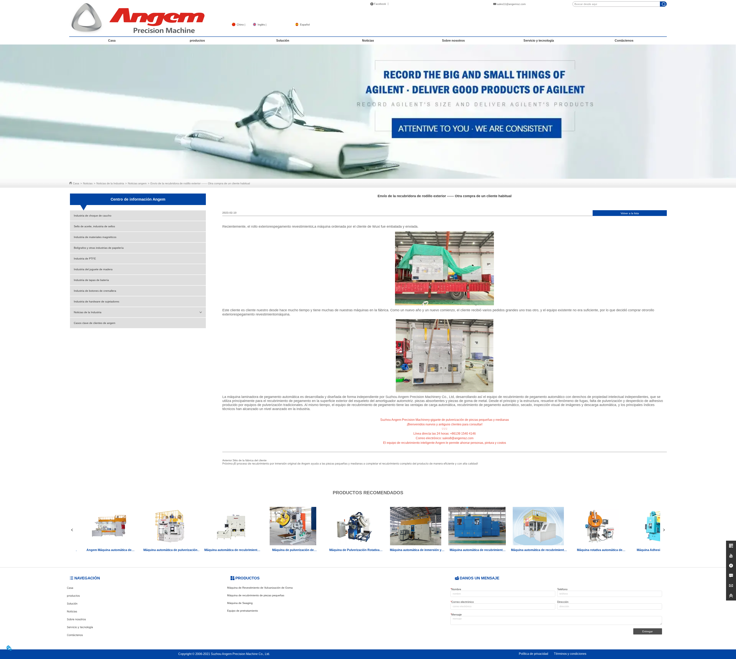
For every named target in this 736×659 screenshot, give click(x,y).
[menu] (368, 40)
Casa (76, 183)
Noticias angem (137, 183)
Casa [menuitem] (112, 40)
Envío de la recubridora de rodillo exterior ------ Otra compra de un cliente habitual (200, 183)
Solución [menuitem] (282, 40)
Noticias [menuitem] (368, 40)
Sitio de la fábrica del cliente (250, 460)
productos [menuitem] (197, 40)
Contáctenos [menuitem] (624, 40)
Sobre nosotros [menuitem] (453, 40)
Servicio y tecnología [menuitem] (538, 40)
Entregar (647, 631)
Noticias (88, 183)
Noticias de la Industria (110, 183)
